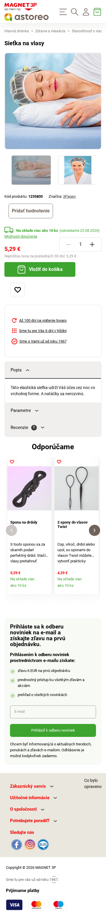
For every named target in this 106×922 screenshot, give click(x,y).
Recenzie (23, 427)
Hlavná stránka (16, 31)
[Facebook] (16, 844)
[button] (11, 530)
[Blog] (43, 844)
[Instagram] (30, 844)
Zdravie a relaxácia (50, 31)
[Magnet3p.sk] (26, 12)
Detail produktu (45, 588)
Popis (16, 370)
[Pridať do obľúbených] (17, 290)
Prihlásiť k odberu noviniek (53, 730)
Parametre (21, 410)
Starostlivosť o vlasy (88, 31)
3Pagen (69, 196)
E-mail (19, 711)
